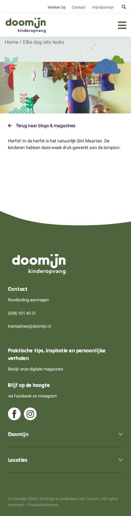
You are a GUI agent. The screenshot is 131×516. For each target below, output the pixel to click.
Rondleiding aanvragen (28, 299)
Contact (79, 7)
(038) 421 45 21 (22, 313)
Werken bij (57, 7)
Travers (93, 498)
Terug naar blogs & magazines (45, 125)
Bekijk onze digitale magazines (35, 369)
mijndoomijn (103, 7)
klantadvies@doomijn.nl (29, 326)
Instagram (47, 396)
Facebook (23, 396)
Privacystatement (42, 504)
